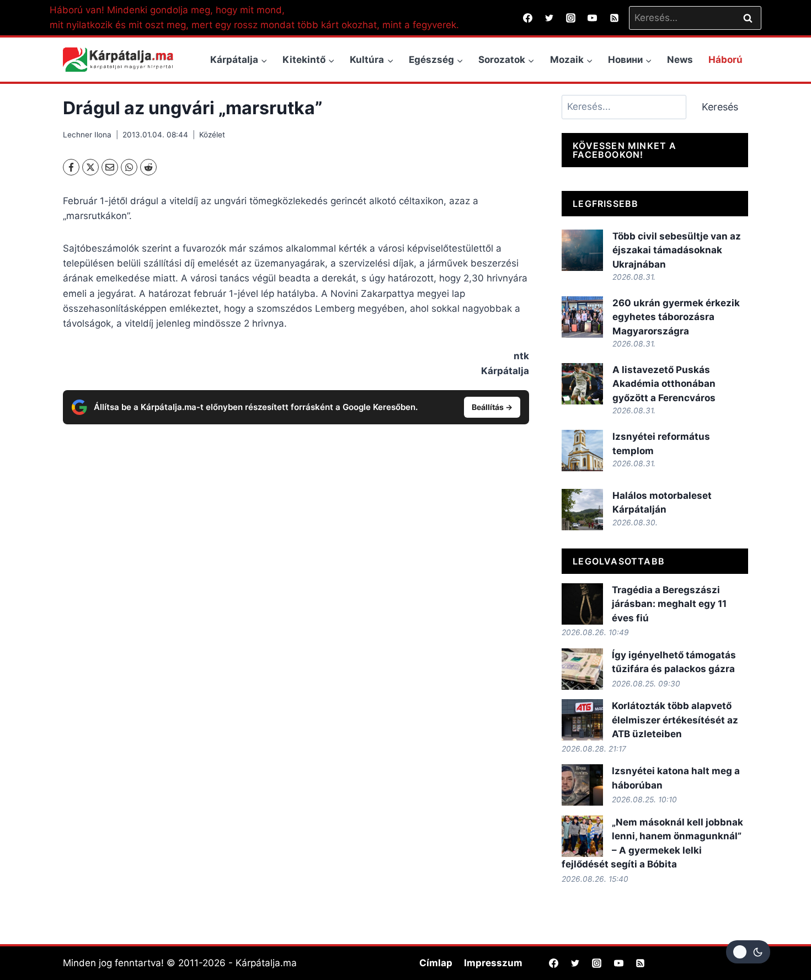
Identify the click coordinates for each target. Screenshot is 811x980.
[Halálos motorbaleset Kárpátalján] (582, 509)
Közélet (212, 134)
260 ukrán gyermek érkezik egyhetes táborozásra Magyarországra (676, 317)
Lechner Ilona (87, 134)
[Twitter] (549, 17)
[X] (90, 167)
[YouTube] (592, 17)
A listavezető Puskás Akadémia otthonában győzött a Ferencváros (664, 383)
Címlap (435, 962)
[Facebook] (528, 17)
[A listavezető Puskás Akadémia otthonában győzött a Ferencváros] (582, 383)
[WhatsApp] (129, 167)
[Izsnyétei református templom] (582, 450)
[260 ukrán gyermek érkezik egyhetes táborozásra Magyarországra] (582, 317)
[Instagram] (571, 17)
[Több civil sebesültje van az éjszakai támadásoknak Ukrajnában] (582, 250)
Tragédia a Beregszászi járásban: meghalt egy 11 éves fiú (669, 604)
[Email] (110, 167)
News (680, 59)
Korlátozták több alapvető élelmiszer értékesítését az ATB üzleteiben (675, 719)
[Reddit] (148, 167)
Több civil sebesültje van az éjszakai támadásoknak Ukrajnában (676, 250)
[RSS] (614, 17)
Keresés (720, 107)
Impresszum (493, 962)
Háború (725, 59)
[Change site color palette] (748, 951)
